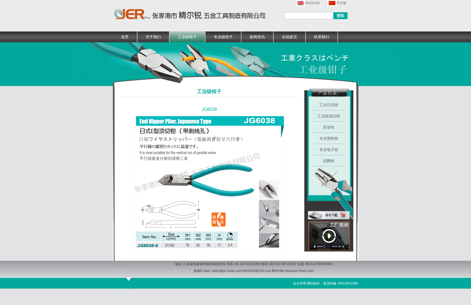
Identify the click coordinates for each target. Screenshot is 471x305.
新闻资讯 (257, 37)
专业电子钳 (328, 149)
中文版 (341, 3)
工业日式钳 (328, 105)
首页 (125, 37)
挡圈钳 (328, 161)
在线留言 (289, 37)
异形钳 (328, 127)
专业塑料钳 (328, 138)
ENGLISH (312, 3)
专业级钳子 (223, 37)
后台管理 (299, 283)
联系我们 (321, 37)
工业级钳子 (187, 37)
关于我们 (153, 37)
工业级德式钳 (328, 116)
